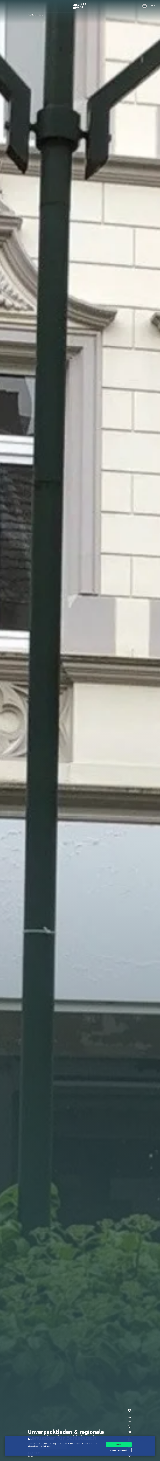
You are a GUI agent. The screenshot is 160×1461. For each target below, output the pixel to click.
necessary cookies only (119, 1450)
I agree (118, 1444)
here (49, 1446)
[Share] (129, 1432)
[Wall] (129, 1426)
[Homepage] (80, 6)
